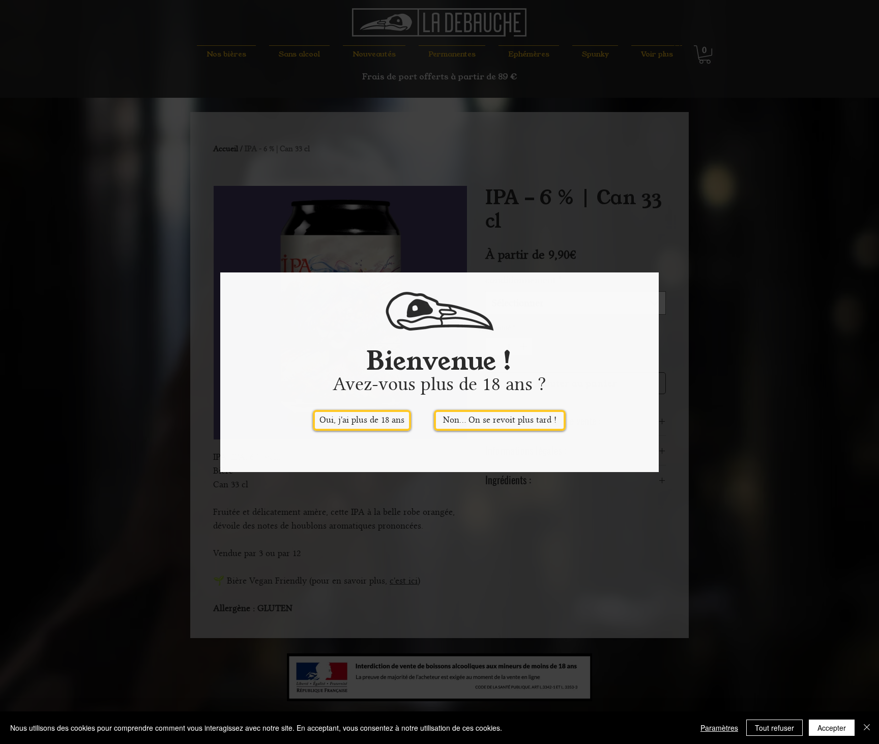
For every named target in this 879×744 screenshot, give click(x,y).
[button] (362, 420)
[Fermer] (867, 728)
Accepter (831, 728)
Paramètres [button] (719, 728)
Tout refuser (774, 728)
